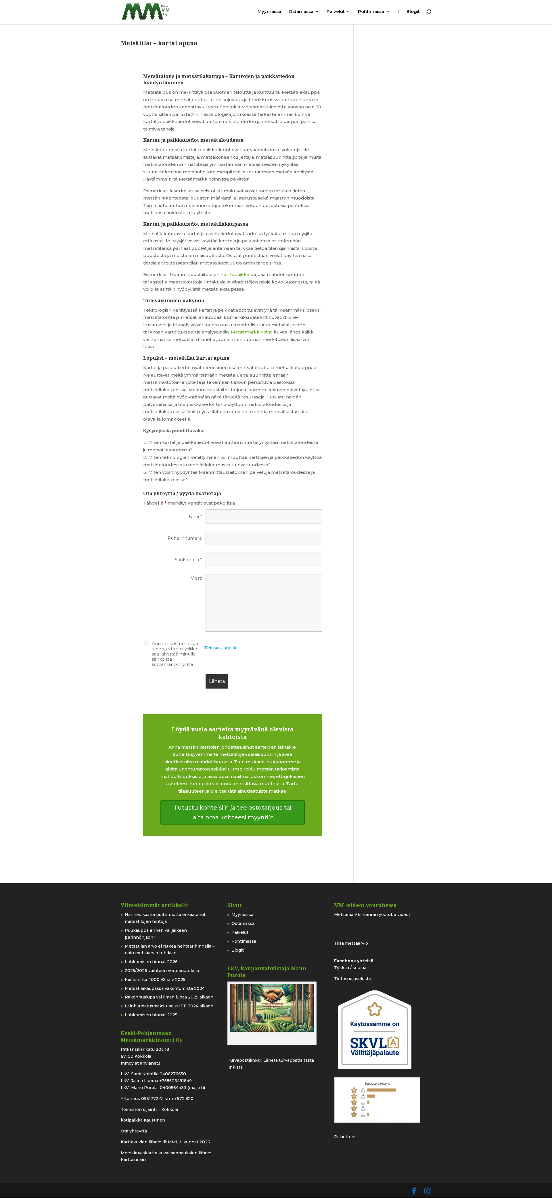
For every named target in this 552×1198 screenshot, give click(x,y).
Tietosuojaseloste (220, 647)
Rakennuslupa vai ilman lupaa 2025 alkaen (169, 997)
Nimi (195, 516)
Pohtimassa (371, 11)
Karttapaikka (235, 274)
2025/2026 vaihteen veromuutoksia (162, 970)
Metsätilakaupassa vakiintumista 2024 (165, 988)
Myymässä (269, 11)
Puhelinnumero (185, 538)
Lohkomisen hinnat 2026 (151, 961)
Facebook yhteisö (353, 960)
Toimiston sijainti (139, 1109)
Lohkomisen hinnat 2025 (151, 1014)
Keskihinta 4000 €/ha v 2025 (155, 979)
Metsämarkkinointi (252, 332)
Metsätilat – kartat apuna (159, 43)
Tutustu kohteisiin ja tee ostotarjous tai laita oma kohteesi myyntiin (233, 812)
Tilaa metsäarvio (351, 943)
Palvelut (336, 11)
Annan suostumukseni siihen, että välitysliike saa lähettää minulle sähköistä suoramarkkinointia (176, 654)
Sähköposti (188, 559)
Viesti (196, 578)
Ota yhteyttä (134, 1131)
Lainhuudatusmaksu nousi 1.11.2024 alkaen (169, 1006)
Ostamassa (301, 11)
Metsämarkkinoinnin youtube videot (372, 914)
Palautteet (345, 1136)
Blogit (413, 11)
